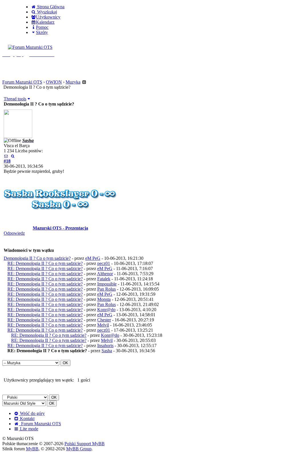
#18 (7, 161)
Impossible (107, 283)
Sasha (107, 350)
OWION (54, 82)
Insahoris (105, 345)
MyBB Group (79, 448)
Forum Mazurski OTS (22, 82)
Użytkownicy (48, 17)
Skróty (42, 32)
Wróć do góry (32, 413)
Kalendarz (45, 22)
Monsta (104, 299)
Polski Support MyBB (84, 443)
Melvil (103, 325)
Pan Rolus (106, 289)
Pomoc (42, 27)
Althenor (105, 273)
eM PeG (92, 258)
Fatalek (103, 278)
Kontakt (27, 418)
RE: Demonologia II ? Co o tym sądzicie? (45, 263)
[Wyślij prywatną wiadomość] (6, 155)
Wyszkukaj (46, 11)
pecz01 (103, 263)
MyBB (32, 448)
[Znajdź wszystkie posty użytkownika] (12, 155)
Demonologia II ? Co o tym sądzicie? (37, 258)
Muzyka (73, 82)
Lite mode (28, 428)
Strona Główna (50, 6)
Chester (104, 319)
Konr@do (106, 309)
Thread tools (15, 98)
